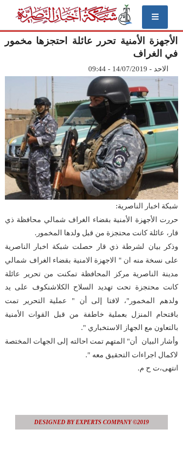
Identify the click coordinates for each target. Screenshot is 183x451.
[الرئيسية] (73, 14)
